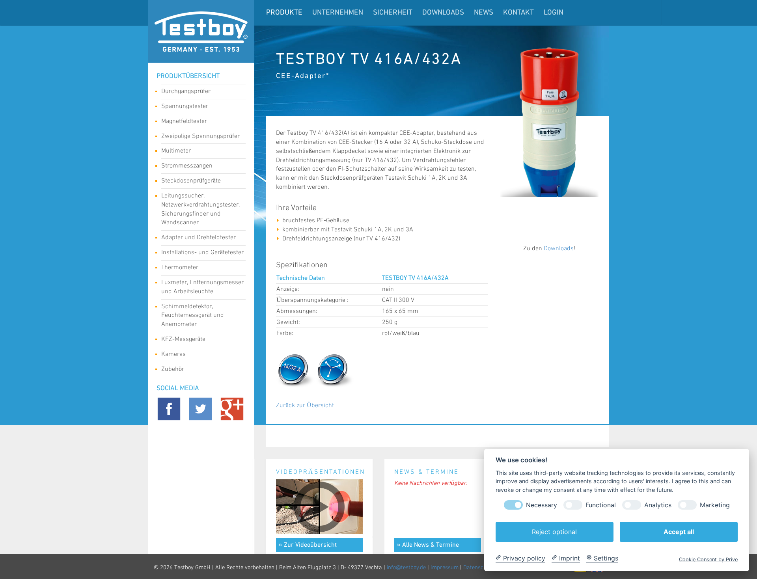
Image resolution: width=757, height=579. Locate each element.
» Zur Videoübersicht (308, 545)
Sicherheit (392, 12)
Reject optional (554, 531)
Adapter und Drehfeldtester (198, 237)
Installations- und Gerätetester (202, 252)
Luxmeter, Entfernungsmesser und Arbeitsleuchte (202, 286)
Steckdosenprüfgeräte (191, 181)
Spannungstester (184, 106)
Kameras (173, 354)
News (483, 12)
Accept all (679, 531)
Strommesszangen (187, 166)
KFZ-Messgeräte (183, 339)
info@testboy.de (406, 567)
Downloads (443, 12)
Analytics (657, 504)
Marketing (715, 504)
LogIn (553, 12)
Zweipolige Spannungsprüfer (200, 136)
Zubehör (172, 369)
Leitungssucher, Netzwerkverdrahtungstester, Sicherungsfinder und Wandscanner (200, 209)
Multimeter (176, 151)
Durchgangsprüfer (186, 91)
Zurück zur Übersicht (305, 405)
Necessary (541, 504)
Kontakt (518, 12)
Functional (600, 504)
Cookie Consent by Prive (708, 559)
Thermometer (179, 267)
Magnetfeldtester (184, 121)
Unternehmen (337, 12)
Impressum (445, 567)
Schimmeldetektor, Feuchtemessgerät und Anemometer (192, 315)
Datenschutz (478, 567)
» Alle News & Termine (428, 545)
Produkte (284, 12)
